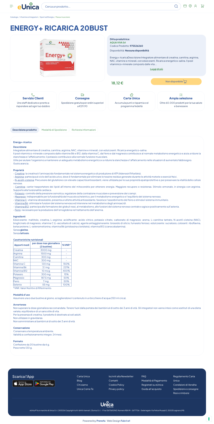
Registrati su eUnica (152, 384)
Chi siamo (82, 384)
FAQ (144, 376)
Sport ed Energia (47, 17)
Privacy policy (116, 388)
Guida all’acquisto (151, 388)
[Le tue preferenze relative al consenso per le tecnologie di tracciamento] (209, 419)
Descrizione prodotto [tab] (25, 129)
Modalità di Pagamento (154, 380)
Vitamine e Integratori (29, 17)
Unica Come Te (85, 388)
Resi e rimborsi (181, 393)
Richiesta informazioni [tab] (84, 129)
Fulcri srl (125, 420)
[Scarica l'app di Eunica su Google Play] (44, 383)
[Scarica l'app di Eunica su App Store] (22, 383)
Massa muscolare (63, 17)
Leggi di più (156, 69)
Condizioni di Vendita (185, 384)
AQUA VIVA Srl (118, 42)
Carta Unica (83, 376)
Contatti (113, 380)
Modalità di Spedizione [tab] (54, 129)
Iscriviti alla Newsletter (121, 376)
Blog (79, 380)
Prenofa (101, 420)
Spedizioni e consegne (185, 388)
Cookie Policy (116, 384)
